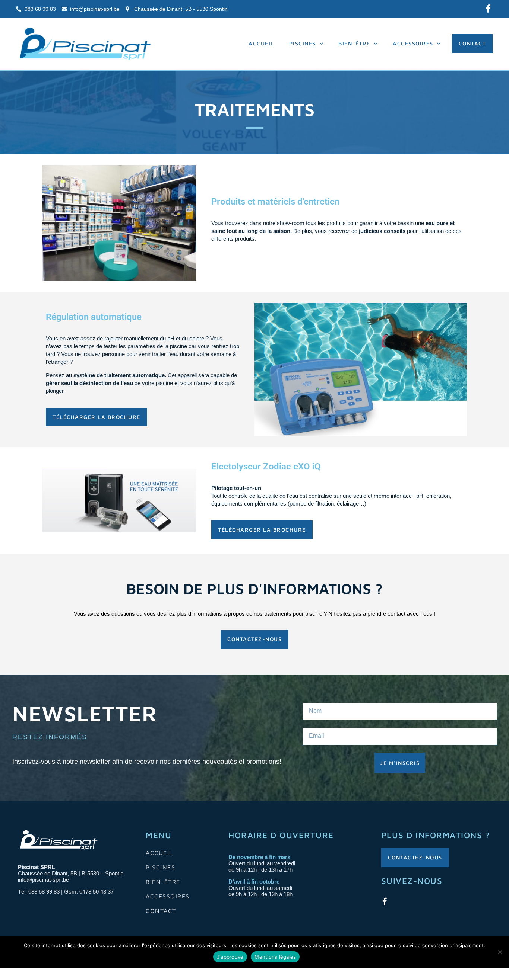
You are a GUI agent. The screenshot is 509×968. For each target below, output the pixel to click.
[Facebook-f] (488, 8)
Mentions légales (275, 957)
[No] (499, 952)
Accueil (261, 43)
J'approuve (230, 957)
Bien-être (354, 43)
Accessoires (413, 43)
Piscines (302, 43)
